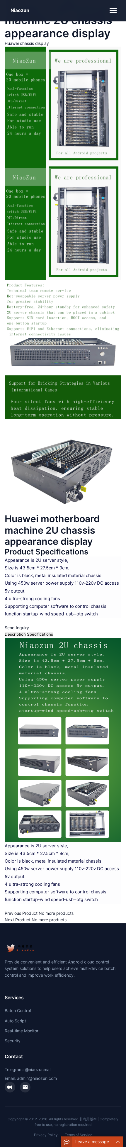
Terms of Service (78, 1135)
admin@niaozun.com (37, 1078)
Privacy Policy (46, 1135)
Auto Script (15, 1020)
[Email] (25, 1087)
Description (15, 634)
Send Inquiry (17, 627)
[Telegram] (10, 1087)
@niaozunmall (38, 1069)
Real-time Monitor (21, 1030)
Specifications (40, 634)
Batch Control (18, 1010)
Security (13, 1040)
